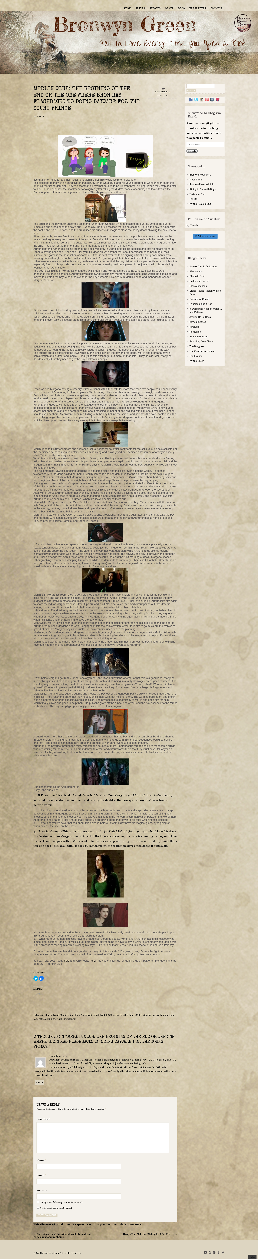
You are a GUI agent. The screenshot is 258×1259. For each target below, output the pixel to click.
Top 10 (193, 199)
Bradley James (127, 1015)
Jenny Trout (52, 1015)
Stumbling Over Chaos (201, 341)
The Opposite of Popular (202, 351)
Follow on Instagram (206, 236)
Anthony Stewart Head (93, 1015)
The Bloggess (196, 346)
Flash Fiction (196, 179)
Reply (39, 1082)
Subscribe (192, 151)
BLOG (181, 8)
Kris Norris (195, 331)
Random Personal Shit (201, 184)
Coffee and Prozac (199, 281)
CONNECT (216, 8)
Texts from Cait (197, 194)
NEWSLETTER (197, 8)
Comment (43, 1119)
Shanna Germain (198, 336)
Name (41, 1160)
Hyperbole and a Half (200, 303)
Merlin (48, 1019)
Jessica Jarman (160, 1015)
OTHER (169, 8)
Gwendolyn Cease (199, 299)
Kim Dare (194, 326)
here (67, 960)
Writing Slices (196, 361)
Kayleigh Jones (197, 322)
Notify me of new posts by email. (56, 1208)
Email (41, 1175)
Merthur (57, 1019)
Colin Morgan (143, 1015)
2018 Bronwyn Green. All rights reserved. (58, 1253)
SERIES (140, 8)
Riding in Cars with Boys (202, 189)
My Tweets (192, 225)
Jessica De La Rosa (200, 317)
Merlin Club (66, 1015)
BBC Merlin (112, 1015)
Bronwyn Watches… (200, 174)
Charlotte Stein (197, 276)
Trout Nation (195, 356)
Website (41, 1190)
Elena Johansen (198, 286)
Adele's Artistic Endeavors (203, 266)
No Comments (162, 92)
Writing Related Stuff (200, 204)
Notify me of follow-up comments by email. (61, 1202)
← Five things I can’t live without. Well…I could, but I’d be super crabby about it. (62, 1235)
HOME (127, 8)
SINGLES (155, 8)
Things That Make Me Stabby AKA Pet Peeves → (150, 1234)
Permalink (70, 1019)
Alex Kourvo (195, 271)
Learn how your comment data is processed (114, 1224)
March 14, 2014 (163, 96)
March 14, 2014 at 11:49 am (162, 1060)
